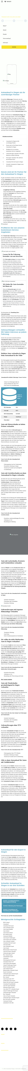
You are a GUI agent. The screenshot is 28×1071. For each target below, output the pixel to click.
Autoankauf (6, 924)
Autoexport (5, 958)
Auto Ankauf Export (8, 968)
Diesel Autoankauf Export (9, 966)
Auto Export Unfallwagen (9, 937)
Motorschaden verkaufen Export (10, 970)
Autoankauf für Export (8, 925)
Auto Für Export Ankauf (8, 975)
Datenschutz (3, 1054)
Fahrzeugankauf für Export (9, 960)
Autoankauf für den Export (9, 943)
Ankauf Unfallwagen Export (9, 965)
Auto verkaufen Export (8, 927)
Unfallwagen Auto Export (9, 980)
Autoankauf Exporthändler (9, 984)
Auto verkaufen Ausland (8, 941)
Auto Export (6, 948)
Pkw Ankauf (6, 977)
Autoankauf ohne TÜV (8, 961)
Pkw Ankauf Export (7, 955)
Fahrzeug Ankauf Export (9, 987)
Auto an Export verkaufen (9, 996)
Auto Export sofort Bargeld (9, 963)
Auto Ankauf (6, 931)
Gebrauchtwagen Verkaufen (9, 992)
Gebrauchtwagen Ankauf (9, 953)
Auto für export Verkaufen (9, 985)
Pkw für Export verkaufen (9, 999)
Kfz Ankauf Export (7, 934)
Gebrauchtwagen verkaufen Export (11, 997)
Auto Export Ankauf (8, 932)
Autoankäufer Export (8, 956)
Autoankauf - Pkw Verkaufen (7, 1036)
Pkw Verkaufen (6, 994)
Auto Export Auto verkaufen (9, 939)
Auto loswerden (6, 944)
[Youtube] (15, 1029)
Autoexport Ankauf (7, 1001)
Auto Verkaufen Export (8, 946)
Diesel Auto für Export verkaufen (10, 982)
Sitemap (3, 1060)
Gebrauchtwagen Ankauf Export (10, 973)
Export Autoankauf (7, 972)
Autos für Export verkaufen (9, 951)
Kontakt (3, 1052)
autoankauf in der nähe (8, 1002)
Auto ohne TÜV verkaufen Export (11, 989)
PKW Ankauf (6, 922)
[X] (6, 1029)
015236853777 (9, 14)
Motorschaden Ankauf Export (10, 949)
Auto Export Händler (8, 929)
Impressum (3, 1057)
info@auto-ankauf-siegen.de (7, 1025)
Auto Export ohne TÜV (8, 978)
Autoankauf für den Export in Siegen (14, 161)
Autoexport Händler (7, 936)
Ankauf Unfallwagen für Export (10, 990)
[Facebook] (2, 1029)
